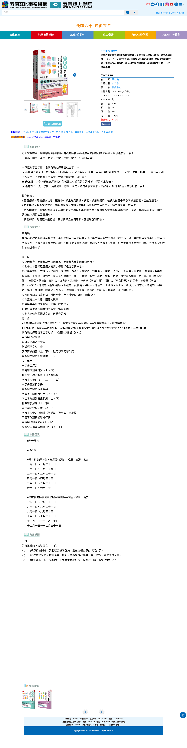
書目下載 (164, 13)
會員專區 (172, 13)
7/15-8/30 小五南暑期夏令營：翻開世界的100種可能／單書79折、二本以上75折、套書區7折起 (68, 132)
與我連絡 (180, 13)
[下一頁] (79, 109)
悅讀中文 (112, 51)
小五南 (104, 51)
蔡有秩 (115, 79)
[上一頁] (25, 109)
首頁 (158, 13)
